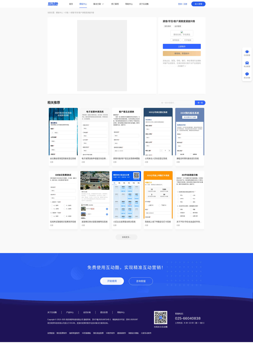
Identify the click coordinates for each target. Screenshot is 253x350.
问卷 (67, 13)
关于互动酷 (144, 4)
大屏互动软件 (146, 333)
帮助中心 (129, 4)
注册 (185, 4)
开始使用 (112, 281)
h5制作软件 (110, 333)
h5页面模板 (86, 333)
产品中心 (70, 312)
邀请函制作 (121, 333)
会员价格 (87, 312)
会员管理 (178, 26)
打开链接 (187, 40)
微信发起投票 (98, 333)
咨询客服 (141, 281)
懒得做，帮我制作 (181, 53)
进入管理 (198, 4)
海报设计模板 (133, 333)
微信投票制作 (62, 333)
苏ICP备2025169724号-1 (101, 319)
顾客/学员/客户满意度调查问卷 (82, 13)
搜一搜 (200, 103)
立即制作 (182, 46)
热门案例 (115, 4)
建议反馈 (104, 312)
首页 (71, 4)
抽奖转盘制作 (74, 333)
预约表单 (167, 26)
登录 (180, 4)
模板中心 (83, 4)
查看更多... (126, 237)
